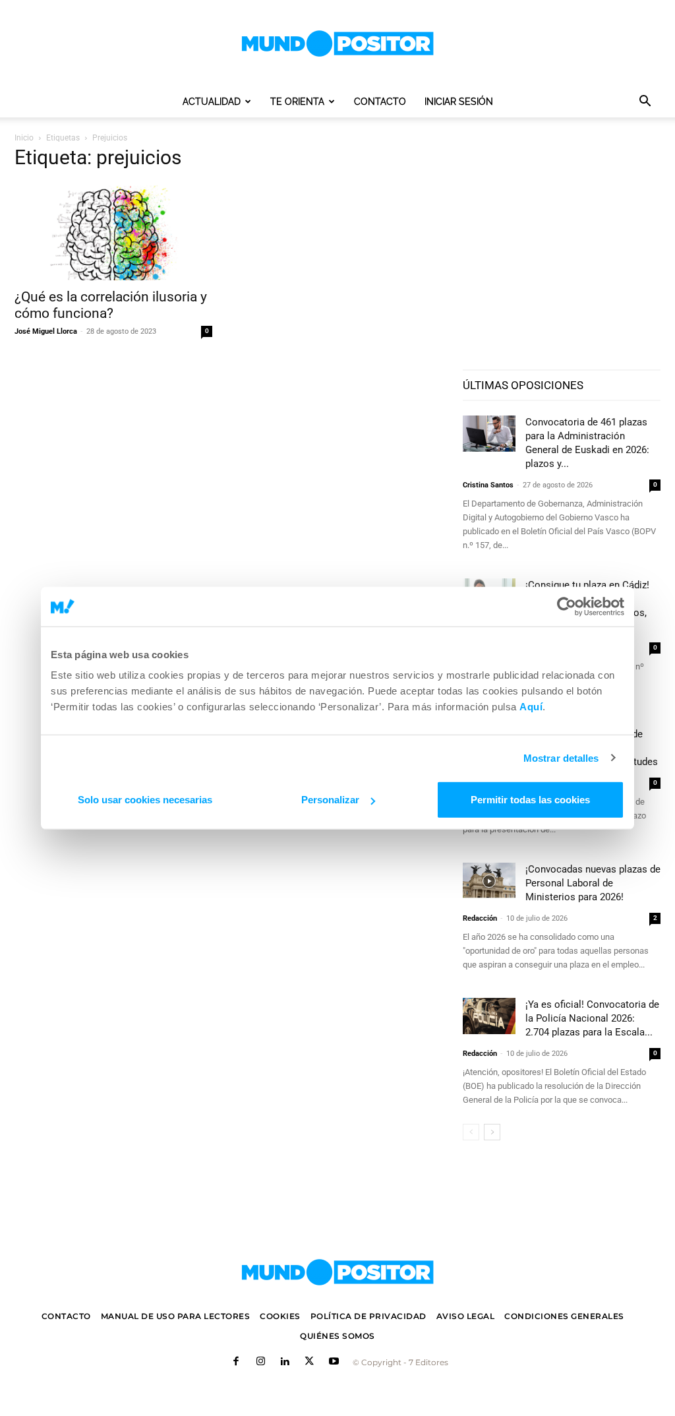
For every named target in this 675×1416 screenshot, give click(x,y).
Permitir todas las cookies (530, 799)
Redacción (480, 918)
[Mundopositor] (337, 43)
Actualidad (212, 101)
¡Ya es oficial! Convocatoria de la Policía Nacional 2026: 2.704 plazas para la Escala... (592, 1018)
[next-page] (492, 1132)
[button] (644, 102)
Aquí (531, 706)
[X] (309, 1362)
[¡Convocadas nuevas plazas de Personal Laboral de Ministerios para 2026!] (489, 881)
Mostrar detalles (561, 757)
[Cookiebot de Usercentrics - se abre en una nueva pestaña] (566, 606)
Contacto (380, 101)
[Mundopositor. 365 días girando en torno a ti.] (337, 1272)
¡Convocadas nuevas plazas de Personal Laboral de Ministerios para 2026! (592, 883)
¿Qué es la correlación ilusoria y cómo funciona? (111, 305)
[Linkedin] (285, 1362)
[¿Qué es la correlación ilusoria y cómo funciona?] (113, 231)
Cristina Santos (488, 485)
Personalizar (330, 799)
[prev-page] (471, 1132)
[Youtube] (334, 1362)
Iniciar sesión (459, 101)
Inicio (24, 137)
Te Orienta (297, 101)
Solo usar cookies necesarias (145, 799)
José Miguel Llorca (46, 331)
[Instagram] (261, 1362)
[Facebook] (236, 1362)
